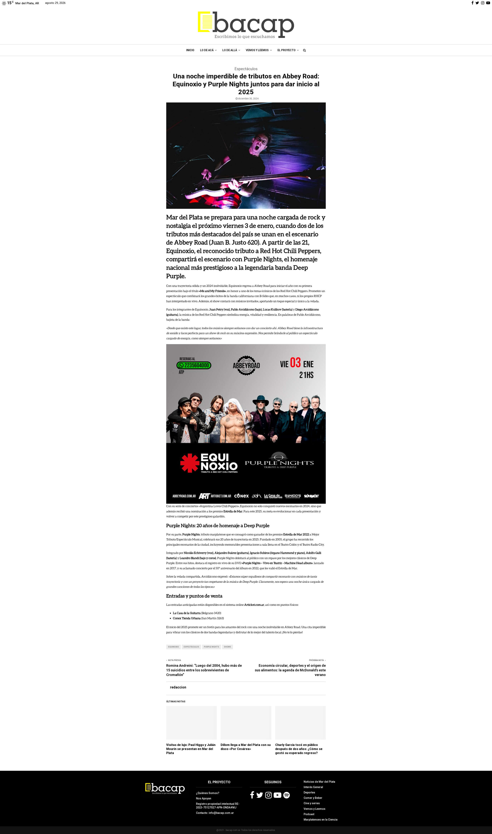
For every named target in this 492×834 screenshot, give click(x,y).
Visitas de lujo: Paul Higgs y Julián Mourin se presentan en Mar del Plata (190, 749)
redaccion (178, 687)
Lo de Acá (207, 50)
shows (227, 647)
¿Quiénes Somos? (207, 793)
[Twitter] (259, 795)
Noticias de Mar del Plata (319, 781)
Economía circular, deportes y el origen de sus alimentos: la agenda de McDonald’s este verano (290, 670)
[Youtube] (277, 795)
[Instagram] (268, 795)
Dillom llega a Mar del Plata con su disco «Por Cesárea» (246, 747)
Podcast (309, 814)
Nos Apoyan (203, 798)
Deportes (309, 792)
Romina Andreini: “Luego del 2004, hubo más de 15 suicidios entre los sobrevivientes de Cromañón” (204, 670)
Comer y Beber (313, 797)
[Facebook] (252, 795)
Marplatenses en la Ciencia (320, 819)
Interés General (313, 787)
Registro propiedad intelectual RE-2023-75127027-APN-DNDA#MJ (217, 805)
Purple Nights (211, 647)
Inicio (190, 50)
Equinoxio (173, 647)
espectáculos (191, 647)
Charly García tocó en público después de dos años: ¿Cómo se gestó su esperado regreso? (298, 749)
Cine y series (312, 803)
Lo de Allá (229, 50)
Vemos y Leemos (257, 50)
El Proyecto (287, 50)
